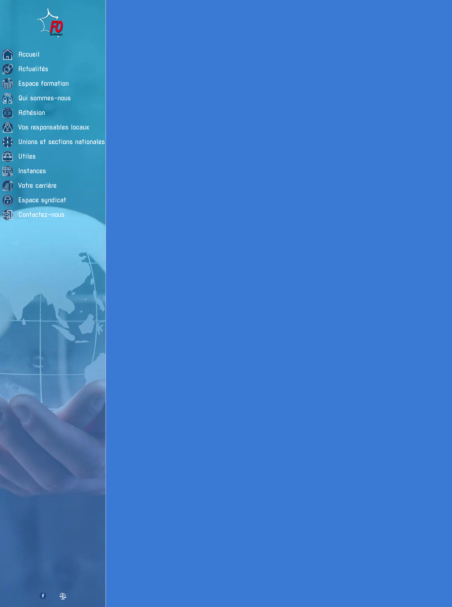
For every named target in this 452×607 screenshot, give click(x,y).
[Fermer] (116, 11)
